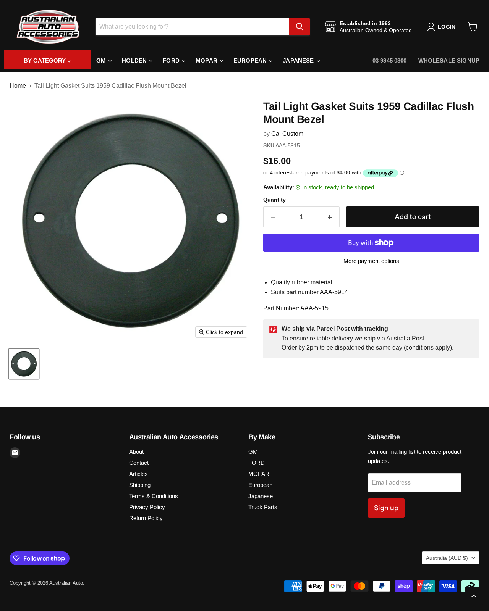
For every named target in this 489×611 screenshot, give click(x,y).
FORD (172, 60)
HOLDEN (135, 60)
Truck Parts (262, 507)
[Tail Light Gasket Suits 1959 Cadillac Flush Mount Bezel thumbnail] (24, 364)
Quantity (274, 200)
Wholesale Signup (448, 60)
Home (18, 85)
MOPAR (207, 60)
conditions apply (428, 347)
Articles (138, 474)
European (250, 60)
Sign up (386, 508)
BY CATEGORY (46, 60)
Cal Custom (287, 134)
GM (101, 60)
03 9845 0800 (389, 60)
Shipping (140, 485)
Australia (447, 558)
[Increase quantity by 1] (330, 216)
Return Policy (146, 518)
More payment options (371, 261)
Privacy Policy (147, 507)
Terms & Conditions (153, 496)
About (136, 451)
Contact (139, 462)
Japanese (299, 60)
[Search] (299, 26)
